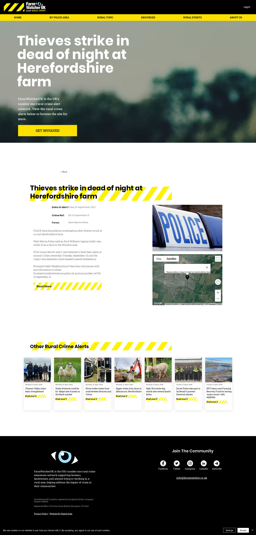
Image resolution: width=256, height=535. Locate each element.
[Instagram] (190, 463)
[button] (59, 17)
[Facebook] (163, 463)
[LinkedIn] (204, 463)
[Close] (252, 530)
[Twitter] (177, 463)
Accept (243, 530)
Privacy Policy (41, 513)
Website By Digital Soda (61, 513)
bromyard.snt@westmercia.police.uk (53, 273)
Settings (229, 530)
